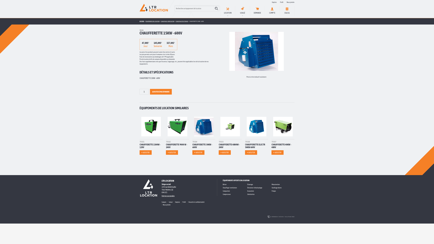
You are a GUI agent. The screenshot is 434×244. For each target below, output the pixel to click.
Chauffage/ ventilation (230, 188)
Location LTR (154, 9)
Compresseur (227, 194)
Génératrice (251, 194)
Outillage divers (277, 188)
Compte (272, 13)
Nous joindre (290, 2)
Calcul (287, 13)
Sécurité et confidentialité (196, 202)
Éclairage (250, 184)
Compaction (226, 191)
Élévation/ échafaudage (254, 188)
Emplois (274, 2)
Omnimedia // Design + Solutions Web (282, 216)
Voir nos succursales (168, 196)
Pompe (274, 191)
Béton (224, 184)
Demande (257, 13)
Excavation (250, 191)
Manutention (276, 184)
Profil (281, 2)
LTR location (168, 180)
